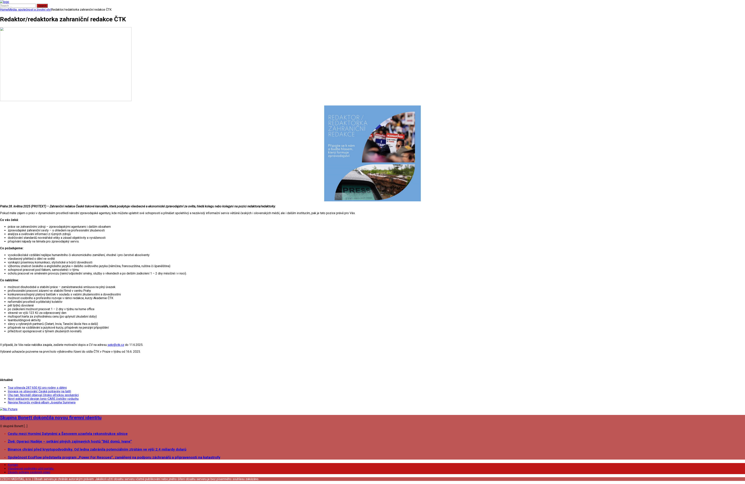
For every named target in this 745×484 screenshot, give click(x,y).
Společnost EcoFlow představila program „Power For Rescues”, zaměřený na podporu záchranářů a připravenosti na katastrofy (114, 457)
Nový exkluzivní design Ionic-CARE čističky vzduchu (43, 399)
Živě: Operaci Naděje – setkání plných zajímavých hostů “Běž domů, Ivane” (70, 441)
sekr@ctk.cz (115, 345)
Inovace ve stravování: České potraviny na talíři (39, 391)
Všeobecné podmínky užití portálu (31, 468)
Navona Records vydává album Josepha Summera (41, 402)
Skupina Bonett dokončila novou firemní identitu (50, 417)
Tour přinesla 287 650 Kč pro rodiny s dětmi (37, 388)
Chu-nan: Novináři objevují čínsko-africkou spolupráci (43, 395)
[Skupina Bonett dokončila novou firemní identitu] (8, 409)
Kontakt (13, 465)
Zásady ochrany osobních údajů (29, 472)
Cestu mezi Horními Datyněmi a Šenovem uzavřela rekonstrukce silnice (68, 434)
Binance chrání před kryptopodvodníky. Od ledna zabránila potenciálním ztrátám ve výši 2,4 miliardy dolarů (97, 449)
